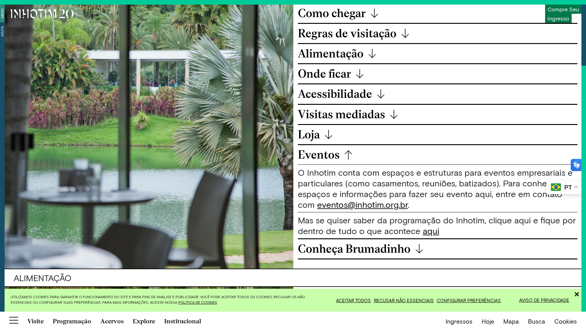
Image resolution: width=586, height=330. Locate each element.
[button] (577, 293)
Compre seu (563, 9)
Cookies (565, 321)
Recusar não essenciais (404, 300)
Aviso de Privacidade (544, 300)
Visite (2, 31)
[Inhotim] (42, 13)
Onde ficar (331, 74)
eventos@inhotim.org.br (362, 204)
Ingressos (459, 321)
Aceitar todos (353, 300)
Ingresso (558, 18)
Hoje (488, 321)
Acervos (112, 321)
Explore (144, 321)
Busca (536, 321)
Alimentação (337, 54)
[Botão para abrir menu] (14, 321)
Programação (72, 321)
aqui (431, 231)
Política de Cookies (197, 302)
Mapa (511, 321)
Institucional (182, 321)
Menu (2, 13)
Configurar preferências (469, 300)
